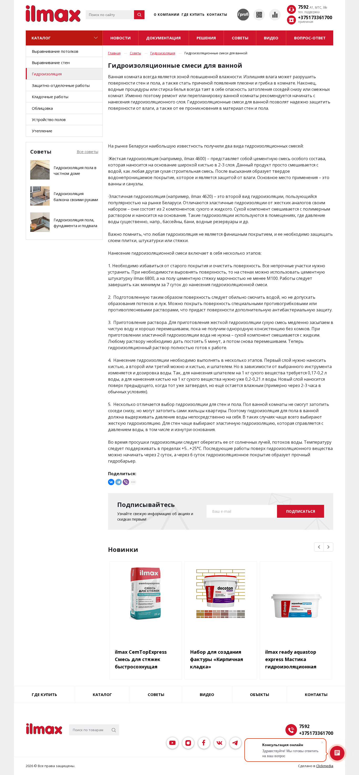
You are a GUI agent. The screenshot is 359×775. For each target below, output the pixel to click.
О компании (167, 14)
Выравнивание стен (51, 62)
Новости (120, 37)
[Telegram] (118, 482)
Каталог (41, 37)
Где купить (193, 14)
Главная (114, 53)
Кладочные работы (50, 96)
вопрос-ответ (310, 37)
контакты (316, 694)
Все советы (87, 151)
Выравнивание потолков (55, 51)
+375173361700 (315, 17)
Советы (135, 53)
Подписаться (300, 511)
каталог (102, 694)
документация (163, 37)
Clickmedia (324, 765)
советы (240, 37)
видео (271, 37)
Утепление (42, 130)
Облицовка (42, 108)
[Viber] (126, 482)
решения (206, 37)
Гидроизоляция (47, 73)
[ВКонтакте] (111, 482)
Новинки (123, 549)
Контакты (217, 14)
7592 (312, 7)
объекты (259, 694)
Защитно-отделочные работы (61, 85)
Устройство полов (49, 119)
